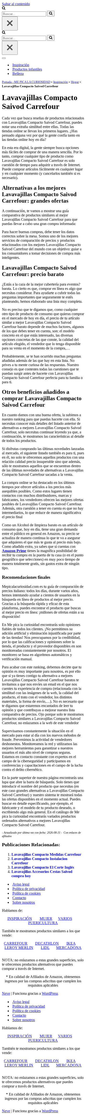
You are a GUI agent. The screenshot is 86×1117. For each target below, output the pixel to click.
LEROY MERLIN (19, 948)
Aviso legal (20, 884)
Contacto (19, 898)
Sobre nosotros (23, 902)
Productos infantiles (27, 69)
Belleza (18, 74)
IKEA (70, 943)
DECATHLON (47, 943)
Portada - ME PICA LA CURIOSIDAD (26, 82)
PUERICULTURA (43, 923)
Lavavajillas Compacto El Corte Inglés (42, 867)
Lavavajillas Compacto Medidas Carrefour (46, 854)
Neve (6, 993)
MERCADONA (68, 948)
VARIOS (65, 919)
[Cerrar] (10, 23)
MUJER (46, 919)
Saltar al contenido (16, 4)
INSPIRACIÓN (19, 919)
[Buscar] (3, 8)
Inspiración (20, 65)
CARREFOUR (15, 943)
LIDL (45, 948)
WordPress (50, 993)
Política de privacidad (28, 889)
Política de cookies (26, 893)
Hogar (75, 82)
